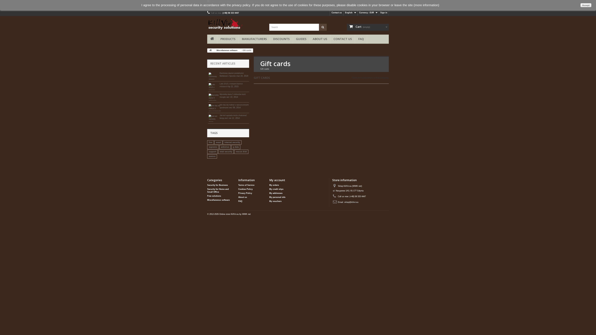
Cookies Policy (245, 189)
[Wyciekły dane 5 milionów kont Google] (214, 97)
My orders (274, 185)
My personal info (277, 197)
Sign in (383, 12)
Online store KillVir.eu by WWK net (235, 214)
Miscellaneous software (227, 50)
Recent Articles (222, 63)
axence (212, 156)
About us (320, 39)
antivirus (225, 147)
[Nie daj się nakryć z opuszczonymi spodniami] (214, 107)
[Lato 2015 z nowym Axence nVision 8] (214, 86)
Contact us (337, 12)
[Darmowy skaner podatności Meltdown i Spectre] (214, 76)
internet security (232, 142)
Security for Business (217, 185)
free (210, 142)
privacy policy (241, 5)
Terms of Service (246, 185)
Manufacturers (254, 39)
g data (236, 147)
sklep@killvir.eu (351, 202)
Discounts (281, 39)
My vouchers (275, 201)
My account (277, 180)
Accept (586, 5)
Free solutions (214, 196)
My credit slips (276, 189)
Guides (301, 39)
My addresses (275, 193)
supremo (213, 147)
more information (426, 5)
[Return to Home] (210, 50)
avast (218, 142)
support (212, 151)
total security (226, 151)
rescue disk (241, 151)
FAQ (361, 39)
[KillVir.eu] (236, 24)
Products (227, 39)
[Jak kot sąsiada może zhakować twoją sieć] (214, 118)
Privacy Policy (245, 193)
